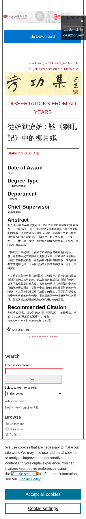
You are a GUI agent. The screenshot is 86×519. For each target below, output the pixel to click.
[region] (43, 479)
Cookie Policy (30, 479)
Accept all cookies (43, 494)
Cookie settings (24, 474)
